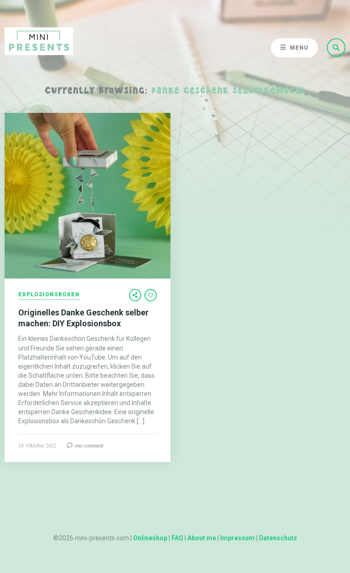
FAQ (177, 538)
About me (201, 538)
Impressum (237, 538)
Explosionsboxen (49, 295)
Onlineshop (150, 538)
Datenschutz (278, 538)
